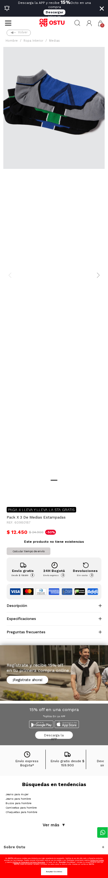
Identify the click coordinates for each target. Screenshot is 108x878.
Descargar (54, 12)
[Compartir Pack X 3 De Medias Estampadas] (10, 493)
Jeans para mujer (17, 794)
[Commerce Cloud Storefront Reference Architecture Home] (53, 23)
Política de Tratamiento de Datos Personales (29, 862)
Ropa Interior (33, 40)
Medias (54, 40)
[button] (89, 23)
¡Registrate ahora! (27, 679)
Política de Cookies (97, 860)
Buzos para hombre (18, 803)
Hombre (12, 40)
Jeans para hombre (18, 798)
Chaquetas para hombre (21, 812)
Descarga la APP (54, 736)
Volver (22, 32)
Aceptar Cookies (54, 871)
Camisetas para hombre (21, 807)
